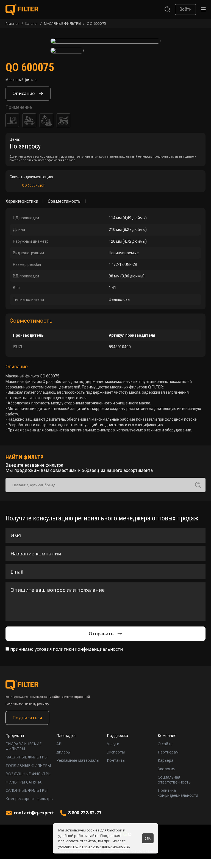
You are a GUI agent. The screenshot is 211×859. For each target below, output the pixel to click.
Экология (166, 768)
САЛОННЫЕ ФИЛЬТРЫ (26, 790)
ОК (148, 838)
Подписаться (27, 718)
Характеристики (21, 201)
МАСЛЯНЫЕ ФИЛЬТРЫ (62, 23)
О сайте (165, 743)
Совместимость (64, 201)
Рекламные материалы (77, 760)
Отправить (101, 634)
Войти (185, 9)
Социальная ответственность (174, 780)
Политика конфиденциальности (178, 793)
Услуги (113, 743)
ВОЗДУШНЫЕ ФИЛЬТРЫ (28, 773)
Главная (12, 23)
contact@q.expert (34, 813)
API (59, 743)
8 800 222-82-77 (84, 813)
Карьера (165, 760)
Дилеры (63, 752)
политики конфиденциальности (88, 649)
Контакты (116, 760)
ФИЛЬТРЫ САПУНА (23, 782)
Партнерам (168, 752)
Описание (23, 93)
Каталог (31, 23)
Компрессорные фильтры (29, 798)
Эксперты (116, 752)
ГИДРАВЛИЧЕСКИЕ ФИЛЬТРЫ (23, 746)
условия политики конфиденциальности (93, 846)
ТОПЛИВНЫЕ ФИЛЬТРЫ (28, 765)
